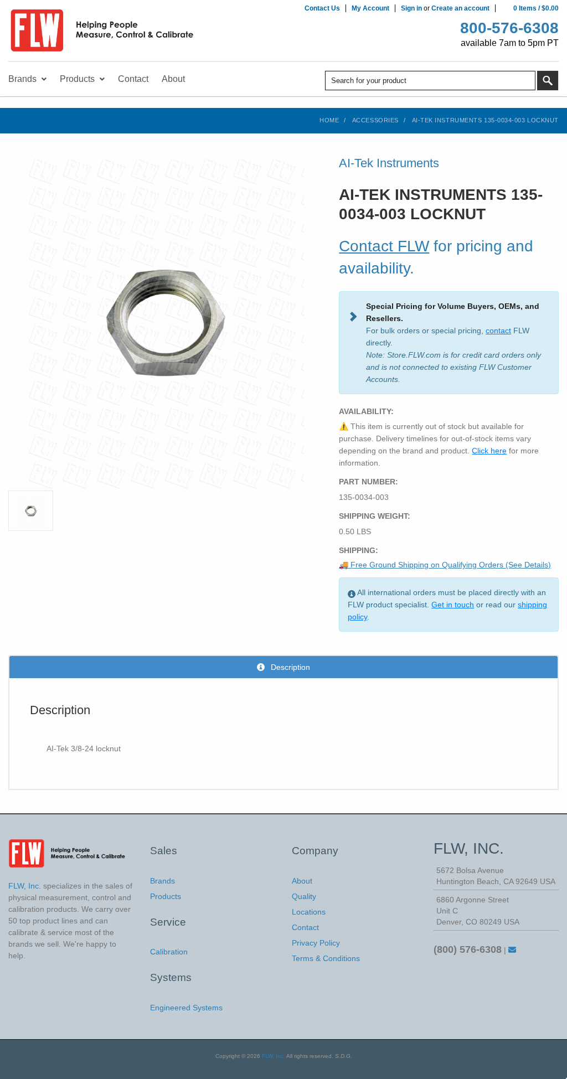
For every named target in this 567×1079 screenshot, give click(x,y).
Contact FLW (384, 246)
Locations (309, 911)
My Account (370, 8)
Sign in (411, 8)
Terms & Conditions (326, 958)
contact (498, 330)
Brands (162, 880)
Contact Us (322, 8)
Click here (489, 450)
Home (329, 120)
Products (165, 896)
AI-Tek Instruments (389, 163)
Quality (304, 896)
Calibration (169, 951)
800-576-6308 (509, 28)
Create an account (460, 8)
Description (289, 667)
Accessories (375, 120)
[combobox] (430, 80)
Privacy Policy (316, 942)
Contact (305, 927)
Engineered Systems (186, 1007)
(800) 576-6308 (468, 949)
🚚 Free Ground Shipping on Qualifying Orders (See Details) (445, 564)
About (302, 880)
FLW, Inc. (273, 1056)
